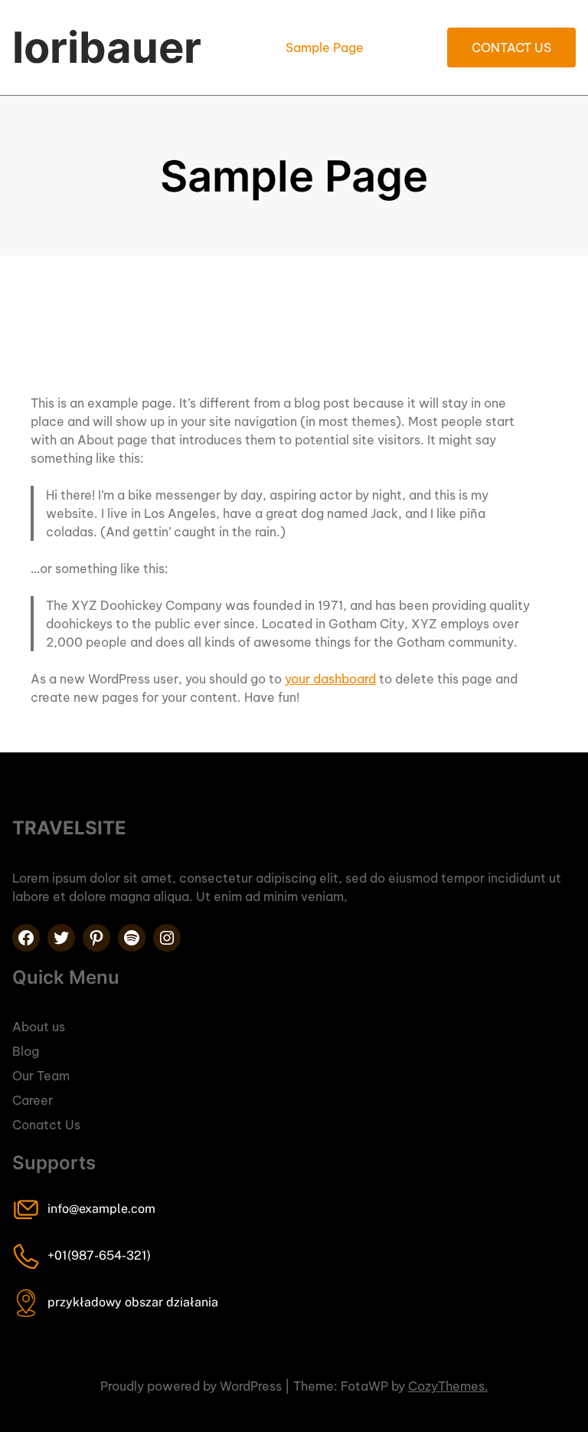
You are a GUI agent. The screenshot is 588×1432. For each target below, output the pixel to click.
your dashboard (330, 679)
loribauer (106, 47)
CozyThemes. (448, 1386)
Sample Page (325, 47)
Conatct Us (46, 1124)
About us (38, 1026)
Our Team (41, 1075)
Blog (25, 1051)
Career (32, 1100)
